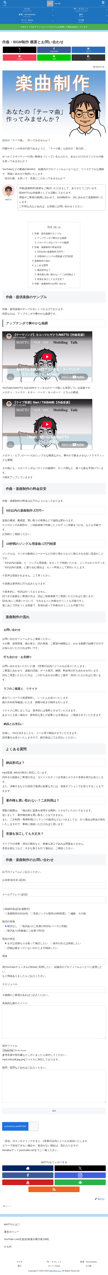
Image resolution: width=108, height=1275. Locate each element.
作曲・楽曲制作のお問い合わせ (50, 283)
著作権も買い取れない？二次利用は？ (56, 274)
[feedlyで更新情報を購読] (80, 1182)
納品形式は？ (44, 270)
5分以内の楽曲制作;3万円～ (51, 251)
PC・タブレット (54, 1262)
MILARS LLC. (56, 1271)
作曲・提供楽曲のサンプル (47, 233)
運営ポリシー (11, 1231)
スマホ (19, 1262)
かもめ (8, 1246)
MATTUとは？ (12, 1224)
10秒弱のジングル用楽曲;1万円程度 (55, 256)
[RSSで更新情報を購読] (54, 1189)
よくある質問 (41, 265)
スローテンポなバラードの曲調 (53, 242)
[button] (88, 57)
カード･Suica (54, 1266)
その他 (88, 1266)
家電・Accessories (88, 1262)
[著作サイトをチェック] (27, 1168)
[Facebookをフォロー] (27, 1175)
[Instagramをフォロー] (80, 1175)
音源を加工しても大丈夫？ (50, 279)
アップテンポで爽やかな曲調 (51, 238)
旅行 (20, 1266)
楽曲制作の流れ (42, 261)
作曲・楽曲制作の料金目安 (47, 247)
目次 (49, 227)
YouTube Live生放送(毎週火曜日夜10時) (26, 1239)
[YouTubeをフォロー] (27, 1182)
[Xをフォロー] (80, 1168)
